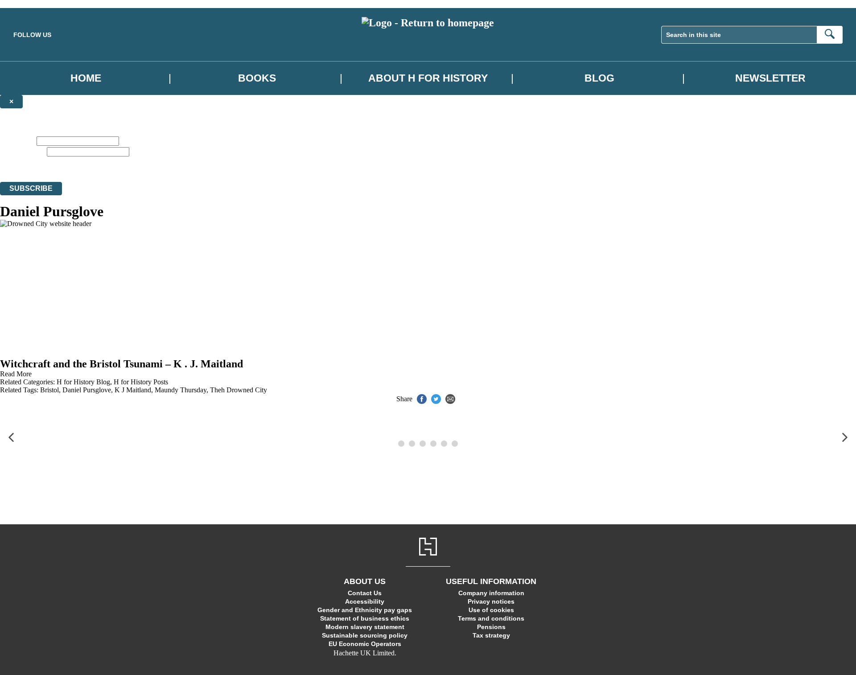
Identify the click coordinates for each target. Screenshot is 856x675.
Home (85, 78)
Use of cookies (491, 609)
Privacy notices (491, 601)
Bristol (49, 390)
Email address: (22, 151)
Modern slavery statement (364, 626)
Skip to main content (29, 4)
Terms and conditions (491, 618)
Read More (16, 374)
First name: (17, 140)
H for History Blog (83, 382)
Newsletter (770, 78)
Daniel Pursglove (86, 390)
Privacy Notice (469, 161)
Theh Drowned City (238, 390)
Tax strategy (491, 635)
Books (257, 78)
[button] (11, 437)
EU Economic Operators (365, 643)
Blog (599, 78)
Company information (491, 593)
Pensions (491, 626)
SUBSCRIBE (31, 188)
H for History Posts (141, 382)
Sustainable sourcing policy (364, 635)
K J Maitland (133, 390)
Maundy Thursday (180, 390)
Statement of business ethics (364, 618)
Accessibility (364, 601)
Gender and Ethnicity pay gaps (364, 609)
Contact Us (365, 593)
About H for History (428, 78)
